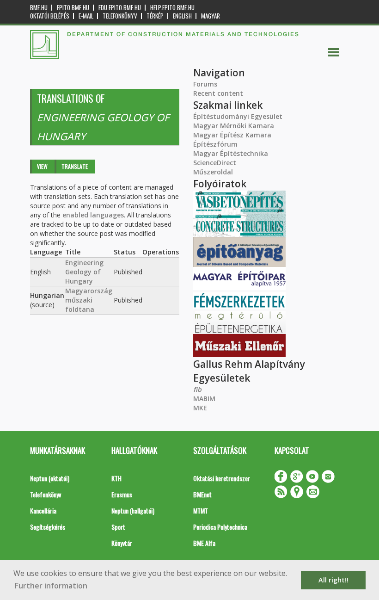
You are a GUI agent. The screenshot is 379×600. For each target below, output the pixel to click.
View (42, 166)
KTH (116, 478)
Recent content (218, 93)
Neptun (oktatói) (49, 478)
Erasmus (121, 494)
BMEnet (202, 494)
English (182, 16)
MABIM (204, 398)
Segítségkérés (47, 527)
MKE (200, 407)
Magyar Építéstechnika (230, 153)
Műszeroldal (213, 171)
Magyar (210, 16)
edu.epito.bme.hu (119, 8)
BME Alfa (204, 543)
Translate (74, 166)
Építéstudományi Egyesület (237, 116)
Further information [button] (51, 586)
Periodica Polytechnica (220, 527)
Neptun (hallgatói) (132, 510)
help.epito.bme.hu (172, 8)
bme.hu (39, 8)
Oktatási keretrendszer (221, 478)
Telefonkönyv (120, 16)
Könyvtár (121, 543)
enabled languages (93, 214)
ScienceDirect (214, 162)
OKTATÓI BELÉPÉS (49, 16)
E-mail (86, 16)
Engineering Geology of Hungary (84, 271)
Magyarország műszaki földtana (88, 300)
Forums (205, 84)
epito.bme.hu (73, 8)
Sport (118, 527)
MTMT (200, 510)
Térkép (155, 16)
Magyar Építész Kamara (232, 134)
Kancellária (43, 510)
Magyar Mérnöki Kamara (233, 125)
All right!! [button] (333, 579)
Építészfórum (215, 144)
